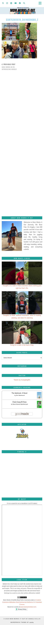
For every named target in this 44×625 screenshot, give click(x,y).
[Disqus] (22, 105)
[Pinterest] (11, 3)
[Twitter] (3, 3)
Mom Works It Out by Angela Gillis (25, 618)
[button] (41, 3)
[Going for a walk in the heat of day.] (22, 332)
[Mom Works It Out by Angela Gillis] (22, 7)
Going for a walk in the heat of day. (22, 345)
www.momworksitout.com (28, 607)
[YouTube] (16, 3)
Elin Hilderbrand (20, 395)
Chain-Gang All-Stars (19, 402)
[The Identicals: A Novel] (39, 399)
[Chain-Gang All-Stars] (39, 407)
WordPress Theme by (22, 622)
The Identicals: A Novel (19, 393)
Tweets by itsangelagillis (22, 380)
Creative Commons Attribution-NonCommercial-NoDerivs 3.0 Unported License (22, 602)
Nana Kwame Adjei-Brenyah (20, 404)
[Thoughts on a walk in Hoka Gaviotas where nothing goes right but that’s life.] (22, 273)
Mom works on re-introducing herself (9, 66)
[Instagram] (7, 3)
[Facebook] (20, 3)
